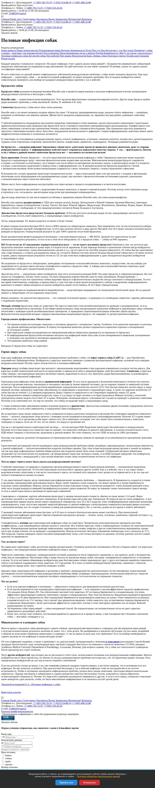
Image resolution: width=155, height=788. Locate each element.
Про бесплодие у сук (112, 50)
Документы (42, 19)
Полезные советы (116, 56)
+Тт (3, 737)
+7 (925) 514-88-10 (61, 2)
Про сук (96, 50)
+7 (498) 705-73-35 (33, 8)
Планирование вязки (50, 50)
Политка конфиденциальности (17, 711)
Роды (89, 50)
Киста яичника (52, 53)
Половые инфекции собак (15, 56)
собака (8, 758)
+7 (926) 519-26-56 (52, 8)
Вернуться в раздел (11, 692)
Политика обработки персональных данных (98, 776)
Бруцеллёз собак (37, 56)
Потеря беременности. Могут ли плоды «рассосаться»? (124, 53)
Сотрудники (29, 19)
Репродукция (8, 58)
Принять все (66, 782)
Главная (5, 19)
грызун (8, 764)
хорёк (8, 761)
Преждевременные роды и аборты (78, 53)
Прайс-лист (16, 19)
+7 (2, 746)
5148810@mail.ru (17, 13)
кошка (8, 755)
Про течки (128, 50)
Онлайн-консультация (137, 56)
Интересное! (75, 19)
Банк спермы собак (97, 56)
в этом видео (113, 641)
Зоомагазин (62, 19)
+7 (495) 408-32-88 (81, 2)
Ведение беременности (73, 50)
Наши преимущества (28, 50)
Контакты (87, 19)
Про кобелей (53, 56)
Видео (52, 19)
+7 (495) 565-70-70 (42, 2)
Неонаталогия (79, 56)
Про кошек (66, 56)
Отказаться (89, 782)
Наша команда (9, 50)
